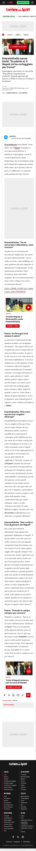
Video (22, 816)
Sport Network (8, 807)
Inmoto (6, 800)
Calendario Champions (24, 823)
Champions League (10, 781)
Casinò (23, 832)
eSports (23, 787)
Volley (22, 785)
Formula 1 (23, 775)
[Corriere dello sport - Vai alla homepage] (18, 9)
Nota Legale (7, 820)
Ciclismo (23, 789)
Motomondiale (25, 777)
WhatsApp (26, 842)
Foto (22, 818)
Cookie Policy (8, 824)
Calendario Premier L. (27, 829)
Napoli (26, 35)
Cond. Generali (8, 828)
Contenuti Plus (9, 16)
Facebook (9, 842)
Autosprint (7, 798)
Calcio (9, 35)
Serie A (18, 35)
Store (22, 800)
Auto (5, 796)
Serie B (6, 779)
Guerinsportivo (8, 805)
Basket (23, 779)
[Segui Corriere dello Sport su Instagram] (23, 837)
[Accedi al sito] (32, 2)
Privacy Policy (8, 826)
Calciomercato (8, 789)
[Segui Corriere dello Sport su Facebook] (13, 837)
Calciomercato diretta (27, 16)
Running (23, 783)
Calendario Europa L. (27, 826)
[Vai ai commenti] (28, 695)
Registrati (24, 809)
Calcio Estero (8, 787)
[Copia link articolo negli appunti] (22, 695)
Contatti (6, 816)
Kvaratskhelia (12, 93)
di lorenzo (23, 93)
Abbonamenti (25, 796)
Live (11, 2)
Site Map (23, 807)
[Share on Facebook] (4, 695)
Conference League (10, 785)
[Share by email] (18, 695)
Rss (22, 805)
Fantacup (7, 809)
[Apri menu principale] (3, 2)
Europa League (8, 783)
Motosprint (7, 803)
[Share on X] (9, 695)
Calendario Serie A (26, 820)
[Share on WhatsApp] (13, 695)
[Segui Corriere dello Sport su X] (18, 837)
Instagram (17, 842)
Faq (5, 831)
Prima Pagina (25, 798)
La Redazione (8, 818)
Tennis (23, 781)
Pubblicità (24, 803)
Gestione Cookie (9, 822)
